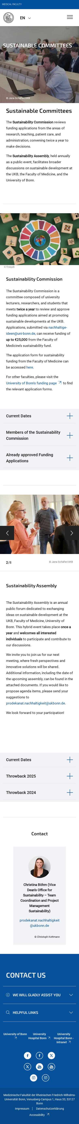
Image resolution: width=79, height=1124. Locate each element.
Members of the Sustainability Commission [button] (33, 435)
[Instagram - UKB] (45, 1078)
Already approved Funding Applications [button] (29, 457)
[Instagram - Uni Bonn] (33, 1078)
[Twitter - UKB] (27, 1067)
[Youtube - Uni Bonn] (39, 1067)
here (29, 367)
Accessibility (37, 1115)
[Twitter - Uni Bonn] (51, 1056)
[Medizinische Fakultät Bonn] (8, 17)
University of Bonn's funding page (31, 383)
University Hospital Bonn (37, 1036)
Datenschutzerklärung (50, 1108)
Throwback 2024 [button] (21, 792)
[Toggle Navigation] (70, 17)
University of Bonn (15, 1034)
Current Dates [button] (18, 415)
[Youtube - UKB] (51, 1067)
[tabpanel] (39, 64)
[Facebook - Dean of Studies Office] (27, 1056)
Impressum (22, 1108)
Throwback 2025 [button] (21, 776)
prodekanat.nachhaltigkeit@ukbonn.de (35, 703)
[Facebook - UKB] (39, 1056)
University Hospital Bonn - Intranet (64, 1038)
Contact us (26, 975)
